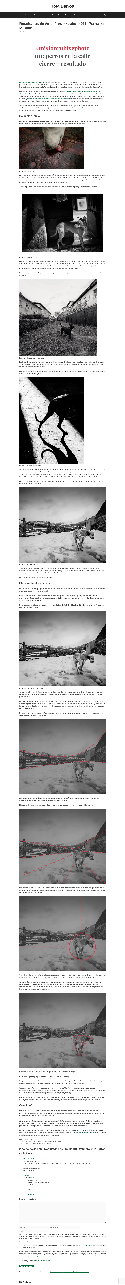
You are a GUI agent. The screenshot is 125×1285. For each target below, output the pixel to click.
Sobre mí (76, 15)
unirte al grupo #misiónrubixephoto (72, 108)
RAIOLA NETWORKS (86, 1245)
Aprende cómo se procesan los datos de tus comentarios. (69, 1272)
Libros (45, 15)
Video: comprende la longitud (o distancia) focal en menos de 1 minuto (41, 1141)
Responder (26, 1175)
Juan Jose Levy (28, 1158)
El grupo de (31, 82)
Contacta (85, 15)
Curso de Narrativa (25, 15)
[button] (105, 15)
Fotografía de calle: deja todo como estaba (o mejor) (36, 1143)
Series (60, 15)
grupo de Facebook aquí (80, 1133)
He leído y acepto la (36, 1261)
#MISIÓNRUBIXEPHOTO (28, 1139)
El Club (53, 15)
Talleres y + (37, 15)
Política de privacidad (32, 1256)
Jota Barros (62, 6)
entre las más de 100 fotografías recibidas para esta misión (48, 99)
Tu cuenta (68, 15)
